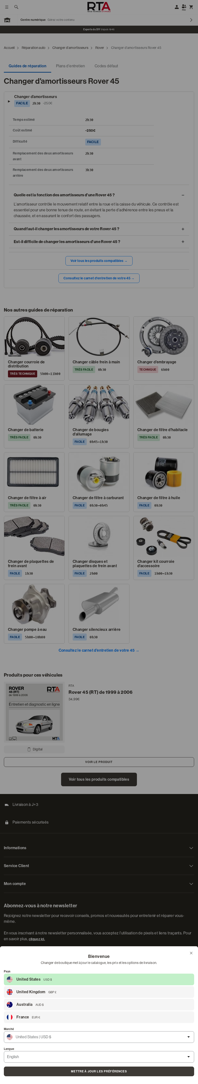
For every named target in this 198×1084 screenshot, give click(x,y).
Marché (9, 1029)
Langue (9, 1049)
